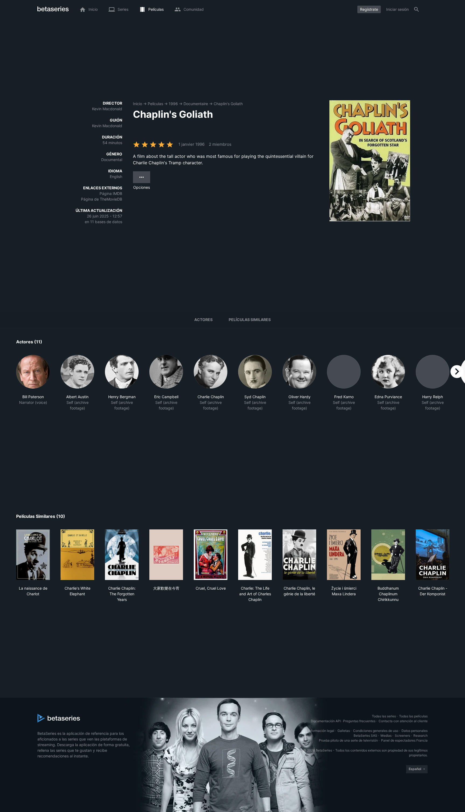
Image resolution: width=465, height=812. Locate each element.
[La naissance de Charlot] (33, 554)
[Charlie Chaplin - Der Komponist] (432, 554)
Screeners (402, 735)
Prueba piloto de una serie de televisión (348, 740)
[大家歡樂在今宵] (166, 554)
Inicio (137, 103)
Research (420, 735)
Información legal (321, 731)
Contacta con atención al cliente (403, 721)
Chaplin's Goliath (228, 103)
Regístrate (369, 9)
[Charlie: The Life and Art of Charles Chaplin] (255, 554)
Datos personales (414, 731)
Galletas (343, 731)
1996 (173, 103)
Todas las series (384, 716)
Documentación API (326, 721)
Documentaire (196, 103)
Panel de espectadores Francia (404, 740)
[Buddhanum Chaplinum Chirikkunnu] (388, 554)
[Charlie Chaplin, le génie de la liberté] (299, 554)
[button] (33, 383)
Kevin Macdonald (107, 108)
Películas (155, 103)
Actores (203, 319)
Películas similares (250, 319)
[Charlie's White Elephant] (77, 554)
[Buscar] (416, 9)
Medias (386, 735)
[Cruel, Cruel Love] (210, 554)
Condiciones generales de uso (375, 731)
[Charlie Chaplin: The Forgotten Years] (122, 554)
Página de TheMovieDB (101, 199)
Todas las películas (413, 716)
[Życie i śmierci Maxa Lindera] (344, 554)
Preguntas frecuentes (359, 721)
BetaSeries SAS (365, 735)
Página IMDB (111, 193)
